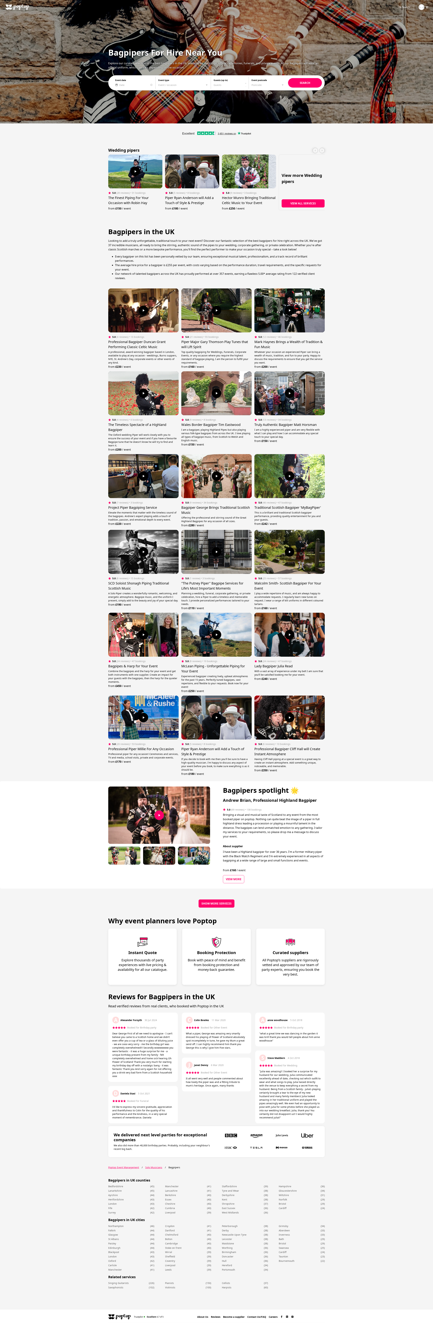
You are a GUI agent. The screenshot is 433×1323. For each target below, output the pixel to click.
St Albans (113, 1239)
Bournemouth (286, 1260)
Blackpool (113, 1252)
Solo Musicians (153, 1167)
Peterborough (230, 1226)
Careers (273, 1316)
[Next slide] (322, 150)
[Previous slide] (315, 150)
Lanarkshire (115, 1190)
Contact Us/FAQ (256, 1316)
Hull (224, 1260)
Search (406, 7)
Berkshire (170, 1195)
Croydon (170, 1226)
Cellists (226, 1283)
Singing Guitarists (118, 1283)
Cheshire (170, 1203)
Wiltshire (284, 1195)
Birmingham (229, 1252)
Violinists (170, 1287)
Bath (281, 1239)
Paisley (112, 1243)
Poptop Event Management (123, 1167)
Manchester (172, 1186)
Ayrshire (113, 1195)
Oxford (112, 1260)
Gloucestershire (288, 1190)
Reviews (215, 1316)
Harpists (226, 1287)
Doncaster (227, 1256)
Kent (224, 1199)
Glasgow (113, 1234)
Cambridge (171, 1243)
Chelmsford (171, 1234)
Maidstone (228, 1243)
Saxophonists (115, 1287)
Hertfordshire (116, 1199)
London (112, 1203)
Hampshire (285, 1186)
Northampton (116, 1226)
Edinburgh (114, 1247)
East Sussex (228, 1208)
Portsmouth (228, 1269)
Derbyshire (228, 1195)
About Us (202, 1316)
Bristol (282, 1203)
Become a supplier (234, 1316)
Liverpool (170, 1212)
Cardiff (283, 1208)
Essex (168, 1199)
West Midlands (230, 1212)
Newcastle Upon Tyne (234, 1234)
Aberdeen (284, 1230)
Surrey (112, 1212)
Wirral (168, 1252)
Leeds (168, 1269)
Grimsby (283, 1226)
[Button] (135, 171)
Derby (225, 1230)
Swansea (284, 1247)
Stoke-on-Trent (173, 1247)
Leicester (227, 1239)
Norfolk (283, 1199)
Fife (110, 1208)
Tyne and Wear (230, 1190)
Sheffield (170, 1256)
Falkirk (112, 1230)
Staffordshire (229, 1186)
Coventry (170, 1260)
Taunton (283, 1256)
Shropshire (228, 1203)
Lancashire (171, 1190)
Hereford (227, 1265)
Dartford (170, 1230)
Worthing (227, 1247)
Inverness (284, 1234)
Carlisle (112, 1265)
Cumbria (170, 1208)
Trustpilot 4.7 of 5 (149, 1316)
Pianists (169, 1283)
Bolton (168, 1239)
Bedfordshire (115, 1186)
